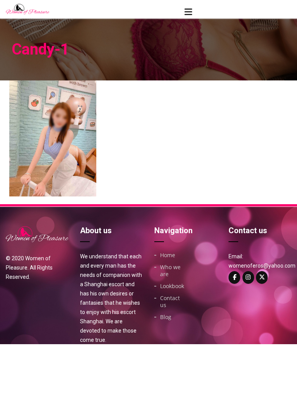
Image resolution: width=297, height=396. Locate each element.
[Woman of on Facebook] (234, 277)
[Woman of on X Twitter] (262, 277)
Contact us (170, 302)
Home (167, 255)
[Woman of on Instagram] (248, 277)
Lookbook (172, 286)
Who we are (170, 271)
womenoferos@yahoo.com (262, 266)
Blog (165, 317)
